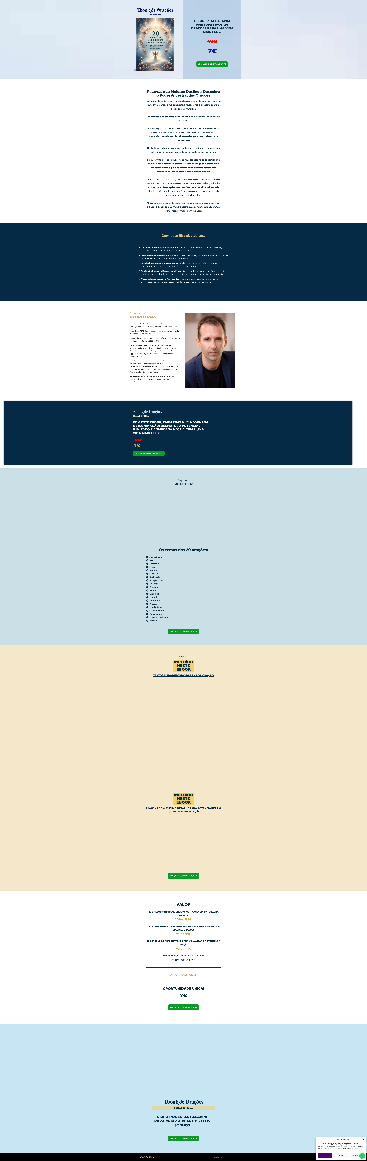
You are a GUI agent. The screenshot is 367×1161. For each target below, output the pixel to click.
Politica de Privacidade (220, 1157)
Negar (341, 1155)
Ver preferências (357, 1155)
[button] (363, 1139)
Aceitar (325, 1155)
